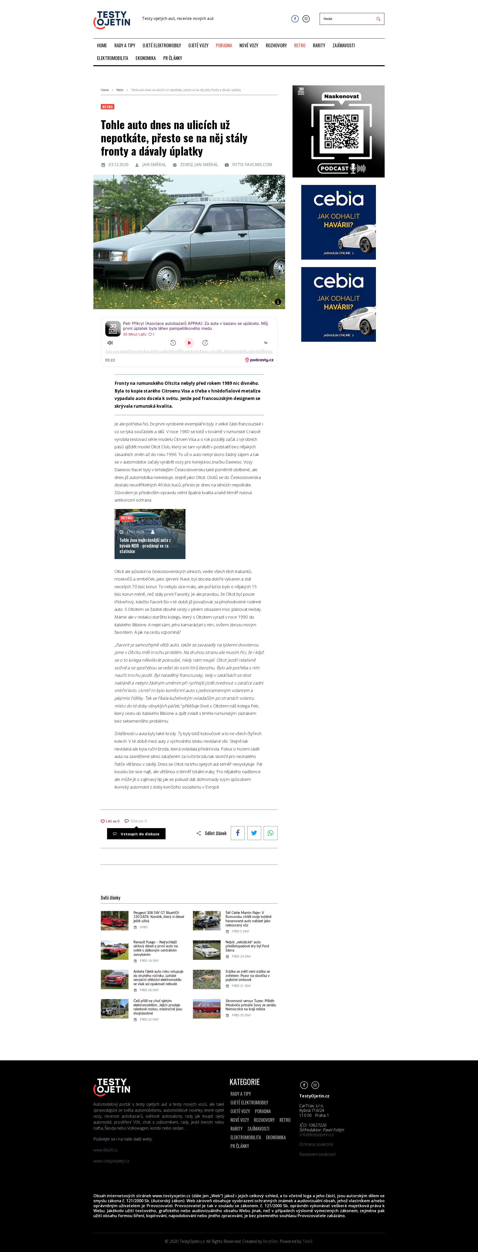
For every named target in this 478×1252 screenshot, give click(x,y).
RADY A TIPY (241, 1093)
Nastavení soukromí (317, 1154)
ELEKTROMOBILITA (246, 1137)
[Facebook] (295, 18)
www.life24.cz (105, 1150)
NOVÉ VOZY (240, 1120)
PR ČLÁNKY (240, 1146)
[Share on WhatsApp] (271, 833)
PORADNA (263, 1111)
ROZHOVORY (264, 1120)
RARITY (236, 1128)
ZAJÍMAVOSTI (258, 1128)
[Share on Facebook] (238, 833)
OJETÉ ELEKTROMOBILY (249, 1102)
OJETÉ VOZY (240, 1111)
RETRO (285, 1120)
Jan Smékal (154, 164)
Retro (120, 90)
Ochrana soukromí (316, 1144)
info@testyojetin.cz (316, 1134)
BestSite (270, 1241)
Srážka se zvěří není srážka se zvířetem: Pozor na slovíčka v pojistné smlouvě (248, 976)
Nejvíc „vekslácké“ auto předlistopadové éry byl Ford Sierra (247, 947)
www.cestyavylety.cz (111, 1161)
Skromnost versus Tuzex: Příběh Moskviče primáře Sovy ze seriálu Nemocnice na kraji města (251, 1005)
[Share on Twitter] (254, 833)
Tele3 (307, 1241)
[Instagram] (306, 18)
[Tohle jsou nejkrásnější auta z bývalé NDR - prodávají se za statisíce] (150, 534)
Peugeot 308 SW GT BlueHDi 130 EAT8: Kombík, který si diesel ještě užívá (158, 917)
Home (105, 90)
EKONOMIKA (276, 1137)
